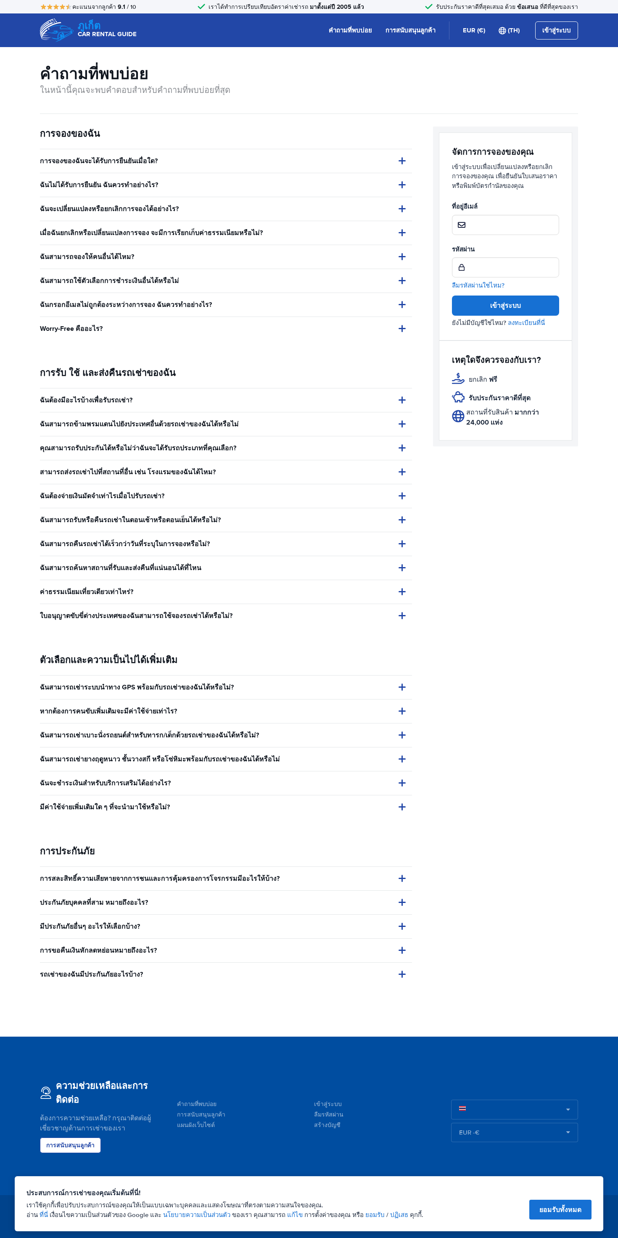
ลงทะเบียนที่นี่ (526, 323)
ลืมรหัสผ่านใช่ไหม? (478, 285)
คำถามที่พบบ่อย (350, 30)
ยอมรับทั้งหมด (560, 1209)
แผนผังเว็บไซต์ (196, 1125)
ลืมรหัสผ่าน (328, 1114)
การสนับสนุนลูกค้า (411, 30)
